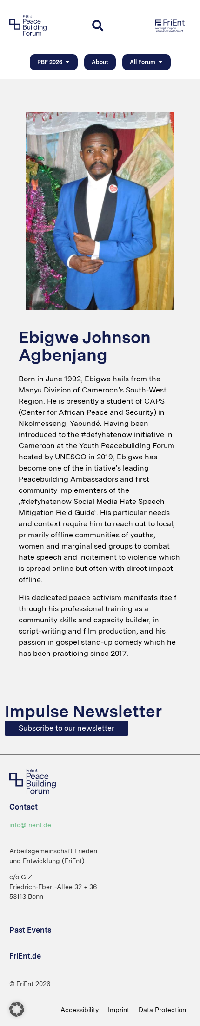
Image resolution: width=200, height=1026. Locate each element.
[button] (16, 1009)
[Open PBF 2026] (67, 62)
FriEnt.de (25, 956)
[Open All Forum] (160, 62)
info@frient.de (30, 825)
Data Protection (162, 1009)
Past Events (30, 930)
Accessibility (79, 1009)
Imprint (118, 1009)
